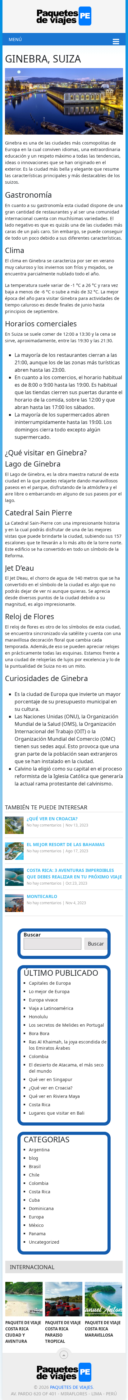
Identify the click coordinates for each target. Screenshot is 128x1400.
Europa (36, 1217)
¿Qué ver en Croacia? (50, 1088)
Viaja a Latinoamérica (51, 1008)
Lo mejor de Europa (49, 991)
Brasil (35, 1166)
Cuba (34, 1200)
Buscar (32, 935)
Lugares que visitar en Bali (57, 1113)
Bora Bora (39, 1033)
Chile (34, 1175)
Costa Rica (39, 1105)
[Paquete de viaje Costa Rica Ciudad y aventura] (24, 1299)
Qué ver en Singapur (50, 1079)
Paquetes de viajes (71, 1387)
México (36, 1225)
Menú (15, 39)
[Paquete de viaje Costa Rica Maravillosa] (103, 1299)
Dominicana (41, 1208)
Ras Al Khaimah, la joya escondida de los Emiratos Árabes (68, 1045)
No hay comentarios (44, 825)
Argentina (39, 1150)
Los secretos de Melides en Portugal (66, 1025)
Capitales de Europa (50, 983)
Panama (37, 1234)
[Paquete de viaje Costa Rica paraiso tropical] (63, 1299)
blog (33, 1158)
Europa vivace (43, 1000)
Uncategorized (44, 1242)
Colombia (38, 1056)
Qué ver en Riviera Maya (54, 1096)
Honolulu (39, 1017)
